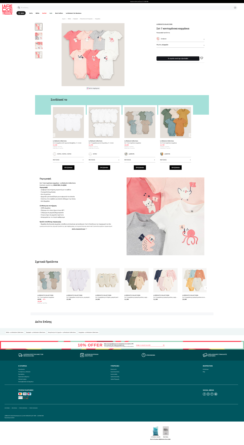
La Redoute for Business (73, 13)
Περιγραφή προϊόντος (163, 32)
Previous (54, 136)
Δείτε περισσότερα (78, 229)
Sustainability (114, 374)
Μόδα (37, 13)
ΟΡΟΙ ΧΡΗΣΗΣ (14, 408)
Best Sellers (59, 13)
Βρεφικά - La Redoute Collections (35, 332)
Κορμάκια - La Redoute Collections (88, 332)
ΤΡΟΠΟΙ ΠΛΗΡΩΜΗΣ (33, 408)
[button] (19, 8)
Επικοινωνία (113, 369)
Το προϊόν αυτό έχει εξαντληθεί (178, 58)
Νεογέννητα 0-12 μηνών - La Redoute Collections (62, 332)
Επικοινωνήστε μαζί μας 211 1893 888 (122, 1)
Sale (51, 13)
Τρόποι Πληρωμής (115, 379)
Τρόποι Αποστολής (115, 376)
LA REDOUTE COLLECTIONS (45, 295)
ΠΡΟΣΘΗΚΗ (68, 167)
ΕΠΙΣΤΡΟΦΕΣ (7, 408)
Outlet (44, 13)
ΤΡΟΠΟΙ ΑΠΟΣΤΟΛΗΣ (23, 408)
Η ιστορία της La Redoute (24, 371)
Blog (204, 371)
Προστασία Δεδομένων (23, 376)
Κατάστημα (205, 369)
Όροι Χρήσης (21, 374)
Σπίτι (31, 13)
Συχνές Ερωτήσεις (115, 371)
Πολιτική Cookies (22, 379)
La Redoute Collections (164, 24)
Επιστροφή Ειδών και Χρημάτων (26, 381)
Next (191, 135)
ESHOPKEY (12, 417)
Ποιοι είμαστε (21, 369)
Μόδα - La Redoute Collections (14, 332)
